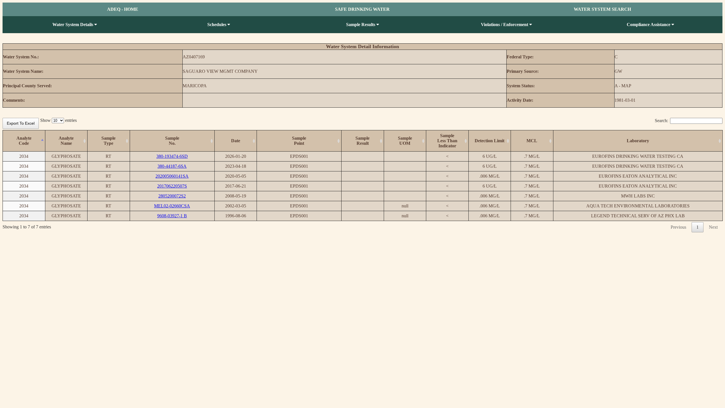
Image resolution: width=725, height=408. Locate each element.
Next (713, 227)
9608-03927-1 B (172, 215)
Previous (678, 227)
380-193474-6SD (172, 156)
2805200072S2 (172, 196)
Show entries (58, 120)
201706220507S (172, 186)
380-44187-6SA (172, 166)
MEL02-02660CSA (172, 205)
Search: (661, 120)
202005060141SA (172, 176)
